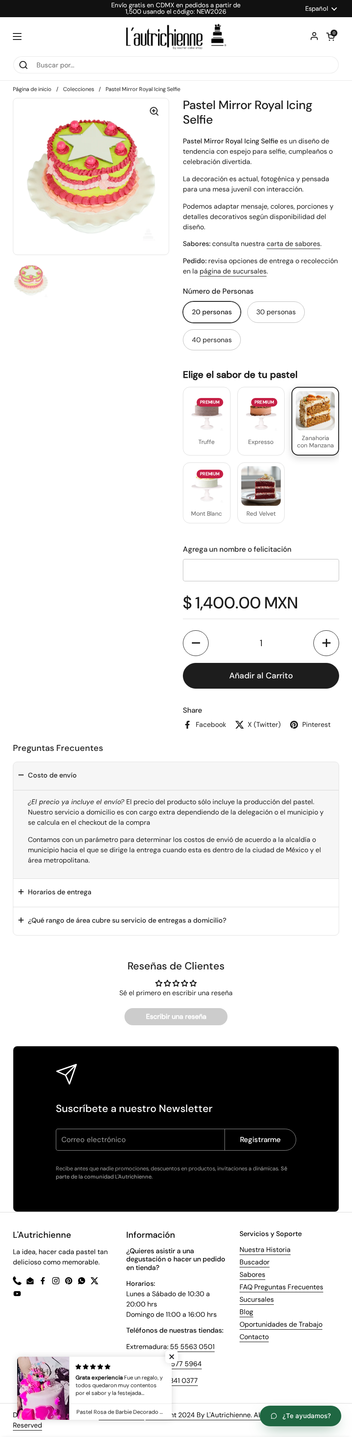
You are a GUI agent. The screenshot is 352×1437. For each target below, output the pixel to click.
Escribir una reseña (176, 1016)
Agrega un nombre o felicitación (237, 549)
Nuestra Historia (265, 1249)
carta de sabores (293, 243)
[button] (196, 643)
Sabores (252, 1274)
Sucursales (257, 1299)
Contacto (254, 1336)
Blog (246, 1311)
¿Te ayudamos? (306, 1416)
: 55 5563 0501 (191, 1346)
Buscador (255, 1262)
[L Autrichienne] (176, 36)
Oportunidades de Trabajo (281, 1324)
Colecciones (78, 89)
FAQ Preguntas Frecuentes (281, 1286)
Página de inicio (32, 89)
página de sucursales (233, 271)
